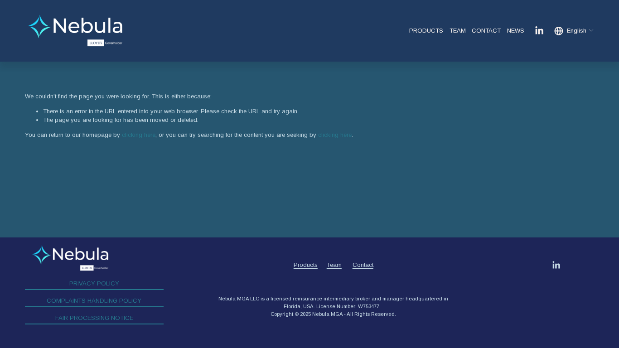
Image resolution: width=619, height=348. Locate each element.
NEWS (515, 30)
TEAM (458, 30)
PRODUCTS (426, 30)
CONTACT (486, 30)
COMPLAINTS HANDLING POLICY (94, 300)
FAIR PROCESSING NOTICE (94, 317)
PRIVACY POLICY (94, 283)
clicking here (138, 134)
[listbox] (574, 31)
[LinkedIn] (539, 30)
